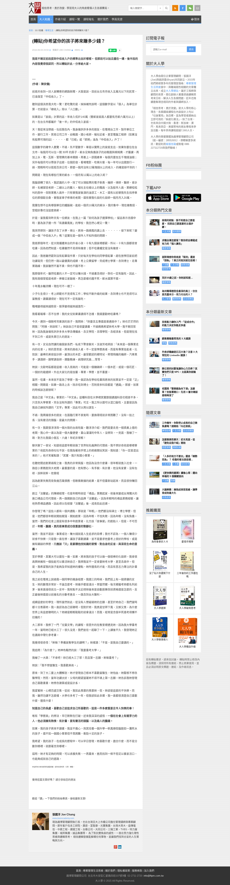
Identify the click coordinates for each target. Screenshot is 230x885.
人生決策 (166, 231)
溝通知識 (177, 447)
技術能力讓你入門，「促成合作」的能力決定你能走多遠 (179, 324)
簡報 (164, 343)
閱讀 (173, 481)
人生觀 (165, 265)
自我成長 (166, 497)
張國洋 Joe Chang (62, 50)
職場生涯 (49, 30)
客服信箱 (171, 144)
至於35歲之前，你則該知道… (177, 277)
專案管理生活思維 (93, 870)
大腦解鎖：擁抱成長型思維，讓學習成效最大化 (179, 491)
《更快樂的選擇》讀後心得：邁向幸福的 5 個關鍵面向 (179, 474)
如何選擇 (177, 231)
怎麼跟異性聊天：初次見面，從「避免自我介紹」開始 (178, 441)
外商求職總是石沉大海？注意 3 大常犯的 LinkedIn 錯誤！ (180, 353)
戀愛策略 (166, 447)
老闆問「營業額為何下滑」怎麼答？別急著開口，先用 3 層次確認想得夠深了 (180, 392)
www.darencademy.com (63, 818)
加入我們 (149, 870)
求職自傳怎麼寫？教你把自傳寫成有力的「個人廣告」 (179, 242)
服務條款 (137, 870)
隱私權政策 (123, 870)
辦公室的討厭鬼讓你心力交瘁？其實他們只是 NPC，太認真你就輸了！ (179, 372)
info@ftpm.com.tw (154, 875)
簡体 (196, 19)
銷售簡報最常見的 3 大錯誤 (176, 338)
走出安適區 (188, 299)
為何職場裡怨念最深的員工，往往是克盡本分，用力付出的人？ (179, 293)
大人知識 (44, 19)
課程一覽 (74, 19)
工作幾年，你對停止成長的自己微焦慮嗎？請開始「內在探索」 (179, 424)
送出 (191, 49)
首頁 (33, 19)
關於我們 (102, 19)
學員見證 (117, 19)
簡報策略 (173, 343)
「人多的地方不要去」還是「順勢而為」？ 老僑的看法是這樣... (179, 458)
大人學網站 (172, 90)
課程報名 (88, 19)
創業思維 (185, 265)
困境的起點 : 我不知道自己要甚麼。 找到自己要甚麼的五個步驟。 (178, 223)
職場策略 (177, 299)
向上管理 (166, 299)
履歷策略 (166, 248)
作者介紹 (60, 19)
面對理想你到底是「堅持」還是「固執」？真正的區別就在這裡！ (179, 259)
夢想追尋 (166, 431)
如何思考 (166, 269)
